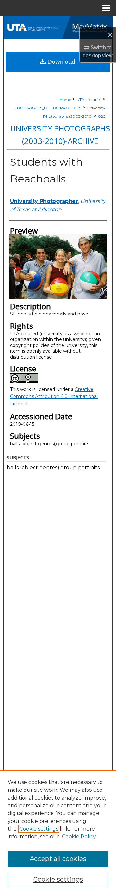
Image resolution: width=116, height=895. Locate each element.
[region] (58, 832)
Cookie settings (38, 829)
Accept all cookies (58, 859)
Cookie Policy (79, 837)
